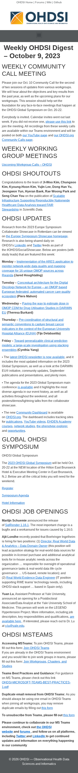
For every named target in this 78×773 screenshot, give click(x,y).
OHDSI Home (24, 2)
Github (58, 2)
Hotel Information (13, 502)
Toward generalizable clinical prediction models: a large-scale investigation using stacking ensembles (35, 345)
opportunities (16, 430)
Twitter (37, 245)
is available (25, 387)
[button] (39, 35)
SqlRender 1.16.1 (17, 525)
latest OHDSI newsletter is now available (37, 357)
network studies (24, 426)
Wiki (49, 2)
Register (7, 488)
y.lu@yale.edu (14, 625)
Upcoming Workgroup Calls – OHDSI (27, 164)
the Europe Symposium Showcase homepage (37, 236)
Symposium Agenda (15, 495)
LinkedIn (20, 245)
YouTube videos (35, 421)
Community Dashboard (31, 412)
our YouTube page (35, 135)
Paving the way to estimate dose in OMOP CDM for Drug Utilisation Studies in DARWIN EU (37, 308)
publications (14, 421)
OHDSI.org (13, 417)
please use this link (58, 121)
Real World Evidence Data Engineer (30, 577)
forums (25, 731)
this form (47, 708)
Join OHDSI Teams (36, 648)
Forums (39, 2)
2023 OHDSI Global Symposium (29, 463)
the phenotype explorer (52, 426)
